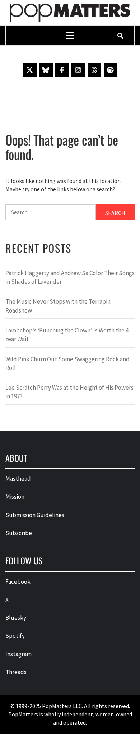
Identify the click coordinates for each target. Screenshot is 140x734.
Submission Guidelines (34, 515)
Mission (14, 497)
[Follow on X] (30, 70)
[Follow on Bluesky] (46, 70)
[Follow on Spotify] (110, 70)
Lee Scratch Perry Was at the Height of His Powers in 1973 (69, 392)
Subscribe (18, 533)
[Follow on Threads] (94, 70)
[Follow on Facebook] (62, 70)
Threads (16, 672)
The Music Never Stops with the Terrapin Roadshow (58, 305)
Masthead (18, 479)
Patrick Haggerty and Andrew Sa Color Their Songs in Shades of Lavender (70, 277)
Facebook (18, 582)
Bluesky (15, 618)
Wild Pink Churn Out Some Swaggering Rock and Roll (67, 363)
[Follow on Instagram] (78, 70)
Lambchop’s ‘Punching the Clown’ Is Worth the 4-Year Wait (68, 334)
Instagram (18, 654)
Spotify (15, 636)
